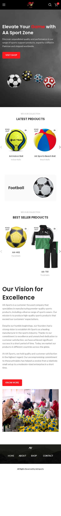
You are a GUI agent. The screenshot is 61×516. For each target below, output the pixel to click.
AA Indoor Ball (16, 156)
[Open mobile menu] (4, 5)
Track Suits (45, 275)
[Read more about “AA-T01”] (54, 228)
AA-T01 (44, 271)
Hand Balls (16, 256)
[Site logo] (30, 4)
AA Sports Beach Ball (45, 156)
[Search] (50, 5)
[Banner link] (30, 188)
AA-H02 (16, 252)
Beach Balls (45, 159)
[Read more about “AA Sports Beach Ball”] (54, 130)
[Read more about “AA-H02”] (25, 228)
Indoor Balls (16, 159)
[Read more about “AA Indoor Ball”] (25, 130)
